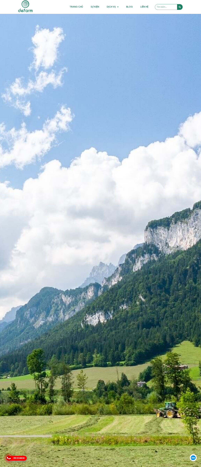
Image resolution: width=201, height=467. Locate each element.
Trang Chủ (76, 6)
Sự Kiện (95, 6)
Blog (129, 6)
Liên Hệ (144, 6)
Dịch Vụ (111, 6)
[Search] (180, 7)
